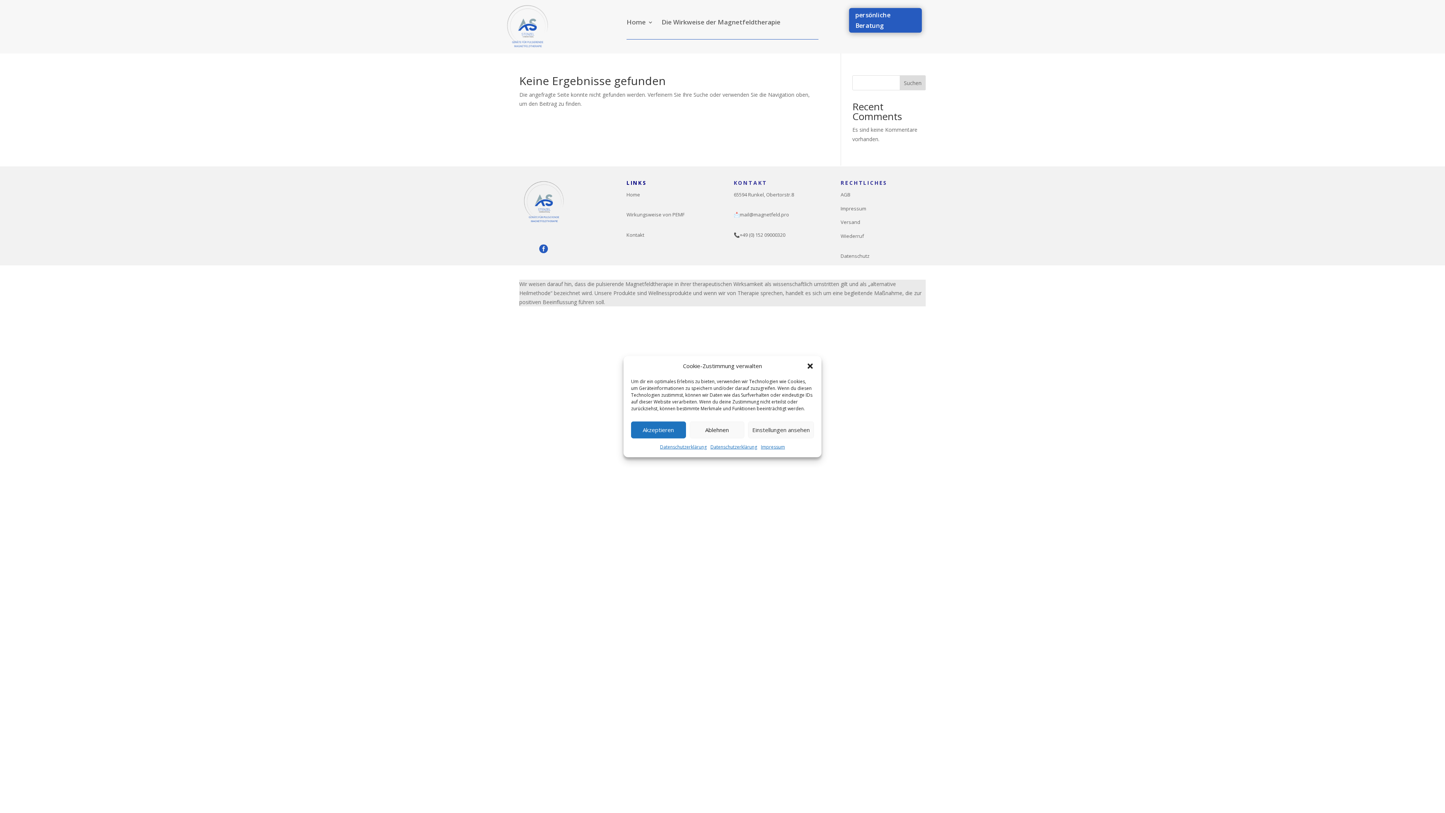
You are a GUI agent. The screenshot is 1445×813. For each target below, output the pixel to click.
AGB (845, 194)
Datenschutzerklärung (683, 447)
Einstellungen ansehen (781, 430)
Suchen (913, 83)
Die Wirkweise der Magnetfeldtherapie (721, 23)
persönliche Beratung (872, 20)
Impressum (773, 447)
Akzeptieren (658, 430)
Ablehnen (717, 430)
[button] (810, 366)
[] (561, 246)
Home (636, 23)
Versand (850, 222)
